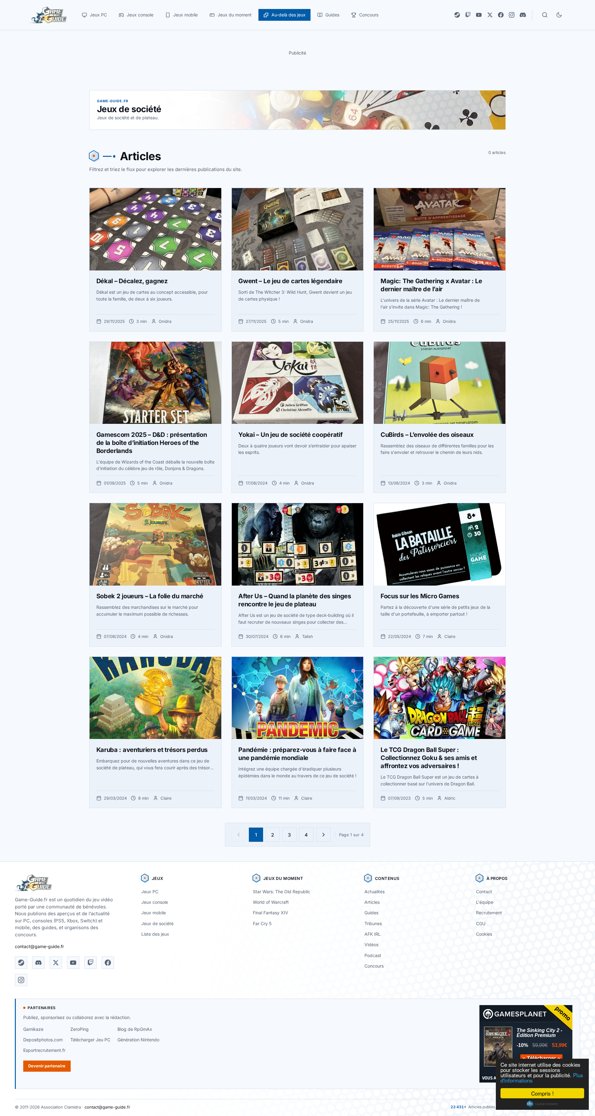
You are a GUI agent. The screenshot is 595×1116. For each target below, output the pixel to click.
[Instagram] (512, 15)
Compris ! (542, 1093)
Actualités (374, 891)
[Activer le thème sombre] (559, 15)
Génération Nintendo (138, 1039)
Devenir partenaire (46, 1065)
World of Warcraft (271, 902)
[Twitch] (468, 15)
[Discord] (522, 14)
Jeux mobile (153, 912)
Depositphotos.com (43, 1039)
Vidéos (371, 944)
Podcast (372, 955)
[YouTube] (479, 15)
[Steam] (457, 15)
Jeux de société (157, 923)
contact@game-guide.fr (39, 946)
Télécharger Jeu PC (90, 1039)
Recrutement (489, 912)
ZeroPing (79, 1029)
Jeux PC (149, 891)
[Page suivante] (323, 835)
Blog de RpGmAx (134, 1029)
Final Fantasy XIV (270, 912)
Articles (372, 902)
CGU (480, 923)
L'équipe (484, 902)
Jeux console (154, 902)
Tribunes (373, 923)
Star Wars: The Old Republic (281, 891)
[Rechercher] (545, 15)
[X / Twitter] (490, 15)
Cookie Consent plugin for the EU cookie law (542, 1104)
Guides (371, 912)
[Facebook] (501, 15)
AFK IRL (372, 934)
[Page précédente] (238, 835)
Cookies (484, 934)
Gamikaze (33, 1029)
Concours (374, 966)
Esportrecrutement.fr (44, 1050)
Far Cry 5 (262, 923)
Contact (484, 891)
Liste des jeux (155, 934)
